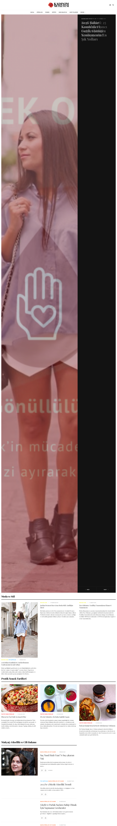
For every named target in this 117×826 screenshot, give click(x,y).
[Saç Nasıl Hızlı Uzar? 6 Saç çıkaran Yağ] (19, 762)
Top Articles (12, 659)
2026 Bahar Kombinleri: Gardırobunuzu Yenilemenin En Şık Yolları (15, 664)
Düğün (54, 12)
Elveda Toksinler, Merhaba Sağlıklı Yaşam (54, 717)
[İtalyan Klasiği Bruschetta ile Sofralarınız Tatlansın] (97, 702)
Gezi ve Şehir (73, 12)
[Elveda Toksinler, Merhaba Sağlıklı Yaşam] (58, 698)
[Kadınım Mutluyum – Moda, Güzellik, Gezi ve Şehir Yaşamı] (58, 5)
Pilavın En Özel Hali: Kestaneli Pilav (13, 717)
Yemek (47, 12)
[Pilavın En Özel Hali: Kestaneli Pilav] (19, 698)
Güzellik (40, 12)
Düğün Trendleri (86, 18)
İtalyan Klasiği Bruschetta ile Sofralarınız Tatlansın (97, 726)
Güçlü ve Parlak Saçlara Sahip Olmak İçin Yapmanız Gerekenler (58, 806)
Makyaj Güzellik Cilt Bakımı (56, 781)
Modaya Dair (4, 659)
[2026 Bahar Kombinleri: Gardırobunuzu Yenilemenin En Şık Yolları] (19, 630)
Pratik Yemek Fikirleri (7, 714)
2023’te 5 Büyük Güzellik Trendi (55, 784)
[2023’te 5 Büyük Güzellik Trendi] (42, 794)
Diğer (82, 12)
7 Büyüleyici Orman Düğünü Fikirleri (93, 26)
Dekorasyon (63, 12)
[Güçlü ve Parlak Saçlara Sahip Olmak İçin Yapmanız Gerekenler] (42, 817)
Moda (32, 12)
